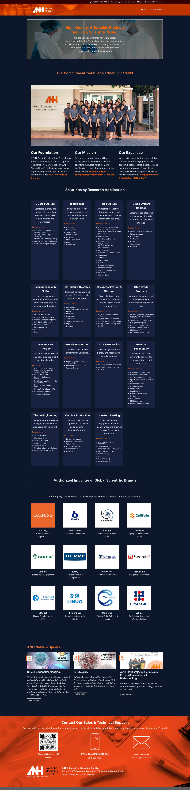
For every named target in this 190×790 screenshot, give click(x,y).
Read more (34, 700)
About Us (142, 10)
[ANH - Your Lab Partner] (44, 10)
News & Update (156, 10)
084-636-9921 (95, 758)
